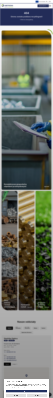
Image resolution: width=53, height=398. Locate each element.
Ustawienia (16, 395)
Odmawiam (37, 395)
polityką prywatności (26, 386)
